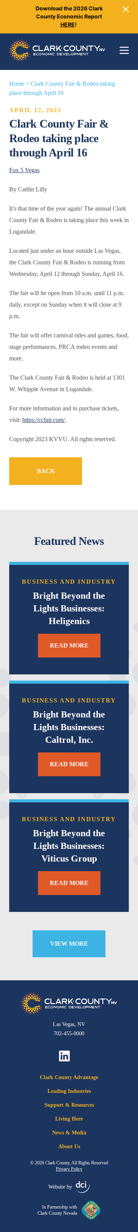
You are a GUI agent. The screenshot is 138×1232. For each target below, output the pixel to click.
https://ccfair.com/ (43, 420)
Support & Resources (69, 1105)
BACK (46, 471)
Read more (69, 645)
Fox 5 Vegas (24, 170)
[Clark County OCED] (57, 50)
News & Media (69, 1133)
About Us (69, 1146)
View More (69, 943)
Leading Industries (69, 1091)
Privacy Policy (69, 1169)
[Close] (126, 9)
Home (16, 83)
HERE (68, 24)
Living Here (69, 1119)
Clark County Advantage (69, 1077)
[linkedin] (64, 1056)
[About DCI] (83, 1187)
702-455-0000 (69, 1033)
